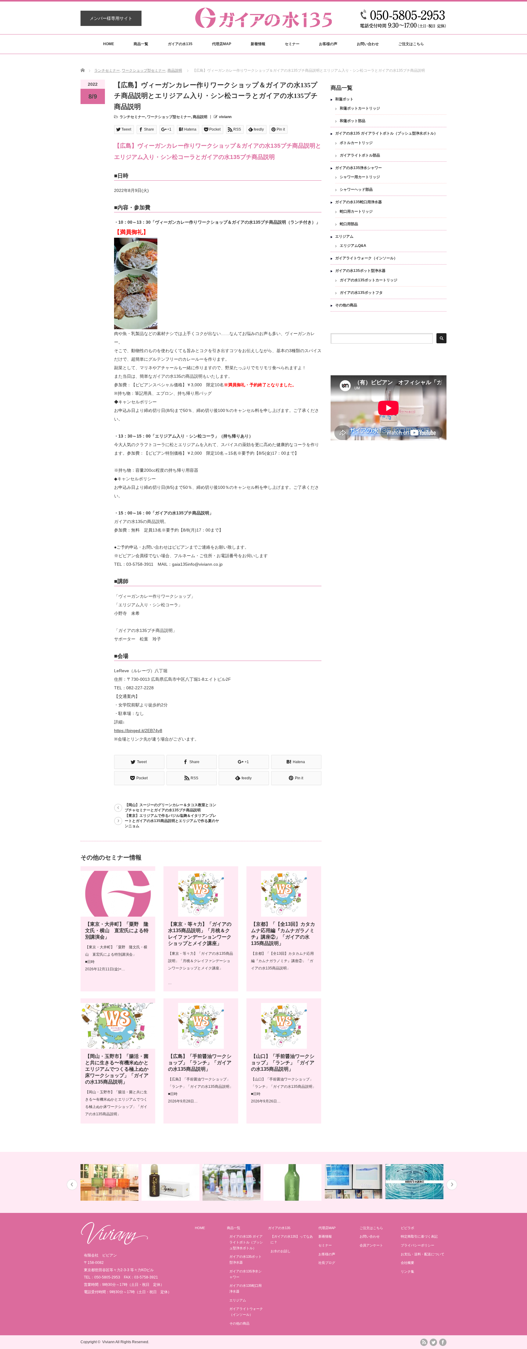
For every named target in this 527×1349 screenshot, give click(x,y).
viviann (225, 117)
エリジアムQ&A (353, 245)
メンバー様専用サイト (111, 18)
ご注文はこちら (411, 44)
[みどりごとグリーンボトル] (293, 1182)
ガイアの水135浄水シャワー (358, 168)
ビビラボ (407, 1228)
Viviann (108, 1342)
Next (451, 1184)
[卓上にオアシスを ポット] (110, 1182)
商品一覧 (141, 44)
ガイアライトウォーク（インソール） (366, 258)
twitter (433, 1342)
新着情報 (258, 44)
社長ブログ (326, 1262)
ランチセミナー (107, 70)
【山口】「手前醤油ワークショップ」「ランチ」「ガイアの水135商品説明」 (282, 1063)
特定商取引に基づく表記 (419, 1236)
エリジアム (344, 236)
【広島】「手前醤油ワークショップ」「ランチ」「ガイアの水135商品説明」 (199, 1063)
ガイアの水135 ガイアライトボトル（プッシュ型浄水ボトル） (386, 133)
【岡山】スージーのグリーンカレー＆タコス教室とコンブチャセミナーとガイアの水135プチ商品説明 (170, 807)
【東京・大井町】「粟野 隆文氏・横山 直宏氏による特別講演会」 (117, 931)
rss (424, 1342)
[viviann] (263, 25)
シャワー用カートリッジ (360, 177)
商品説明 (174, 70)
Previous (72, 1184)
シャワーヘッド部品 (356, 189)
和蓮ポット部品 (352, 121)
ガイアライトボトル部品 (360, 155)
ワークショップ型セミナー (144, 70)
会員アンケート (371, 1245)
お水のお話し (281, 1251)
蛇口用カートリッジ (356, 211)
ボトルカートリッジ (356, 143)
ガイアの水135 (180, 44)
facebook (442, 1342)
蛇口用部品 (349, 224)
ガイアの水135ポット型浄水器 (360, 271)
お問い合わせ (368, 44)
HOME (108, 44)
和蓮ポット (344, 99)
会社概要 (407, 1262)
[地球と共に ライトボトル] (232, 1182)
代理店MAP (221, 44)
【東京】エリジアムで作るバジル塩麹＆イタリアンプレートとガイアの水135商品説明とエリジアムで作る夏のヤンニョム (172, 820)
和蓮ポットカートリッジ (360, 108)
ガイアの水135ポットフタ (361, 292)
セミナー (292, 44)
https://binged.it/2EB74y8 (138, 730)
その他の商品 (346, 305)
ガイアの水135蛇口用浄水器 (358, 202)
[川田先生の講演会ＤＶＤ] (415, 1181)
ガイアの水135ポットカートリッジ (368, 280)
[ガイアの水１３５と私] (354, 1181)
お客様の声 (328, 44)
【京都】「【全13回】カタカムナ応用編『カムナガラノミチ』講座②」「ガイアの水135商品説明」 (282, 960)
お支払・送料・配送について (422, 1254)
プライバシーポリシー (417, 1245)
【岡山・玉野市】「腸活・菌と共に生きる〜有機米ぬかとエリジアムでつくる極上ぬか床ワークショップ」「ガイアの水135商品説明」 (117, 1069)
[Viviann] (114, 1243)
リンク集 (407, 1271)
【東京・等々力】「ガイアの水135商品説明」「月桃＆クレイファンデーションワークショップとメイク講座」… (200, 968)
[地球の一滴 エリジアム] (171, 1182)
